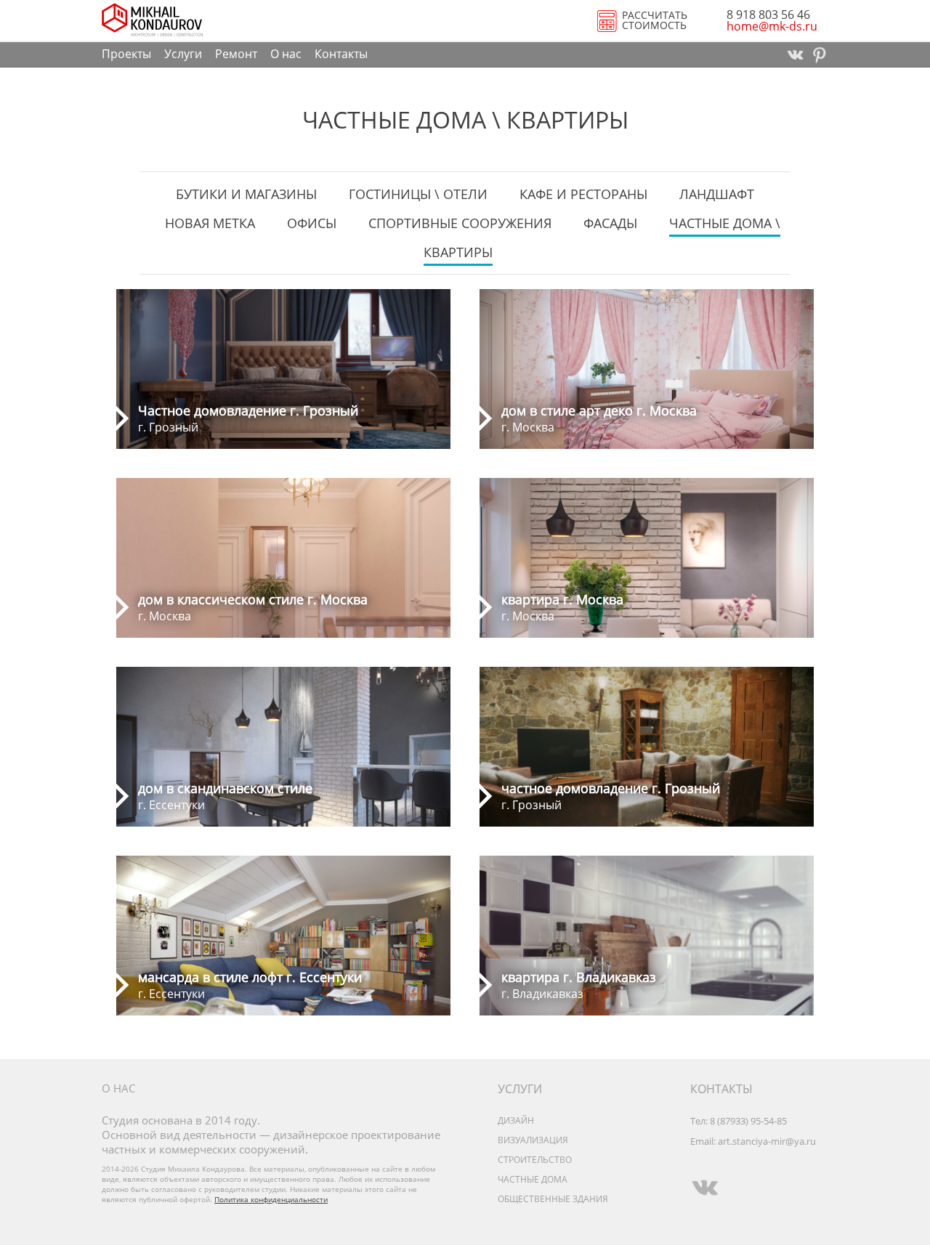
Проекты (126, 54)
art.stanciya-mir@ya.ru (767, 1141)
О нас (286, 54)
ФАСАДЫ (610, 223)
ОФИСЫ (311, 223)
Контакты (341, 54)
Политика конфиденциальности (271, 1199)
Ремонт (236, 54)
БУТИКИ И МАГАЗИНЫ (246, 194)
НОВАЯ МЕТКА (210, 223)
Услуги (183, 54)
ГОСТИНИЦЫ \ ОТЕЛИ (418, 194)
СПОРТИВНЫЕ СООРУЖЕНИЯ (459, 223)
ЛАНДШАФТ (716, 194)
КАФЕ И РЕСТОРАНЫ (583, 194)
